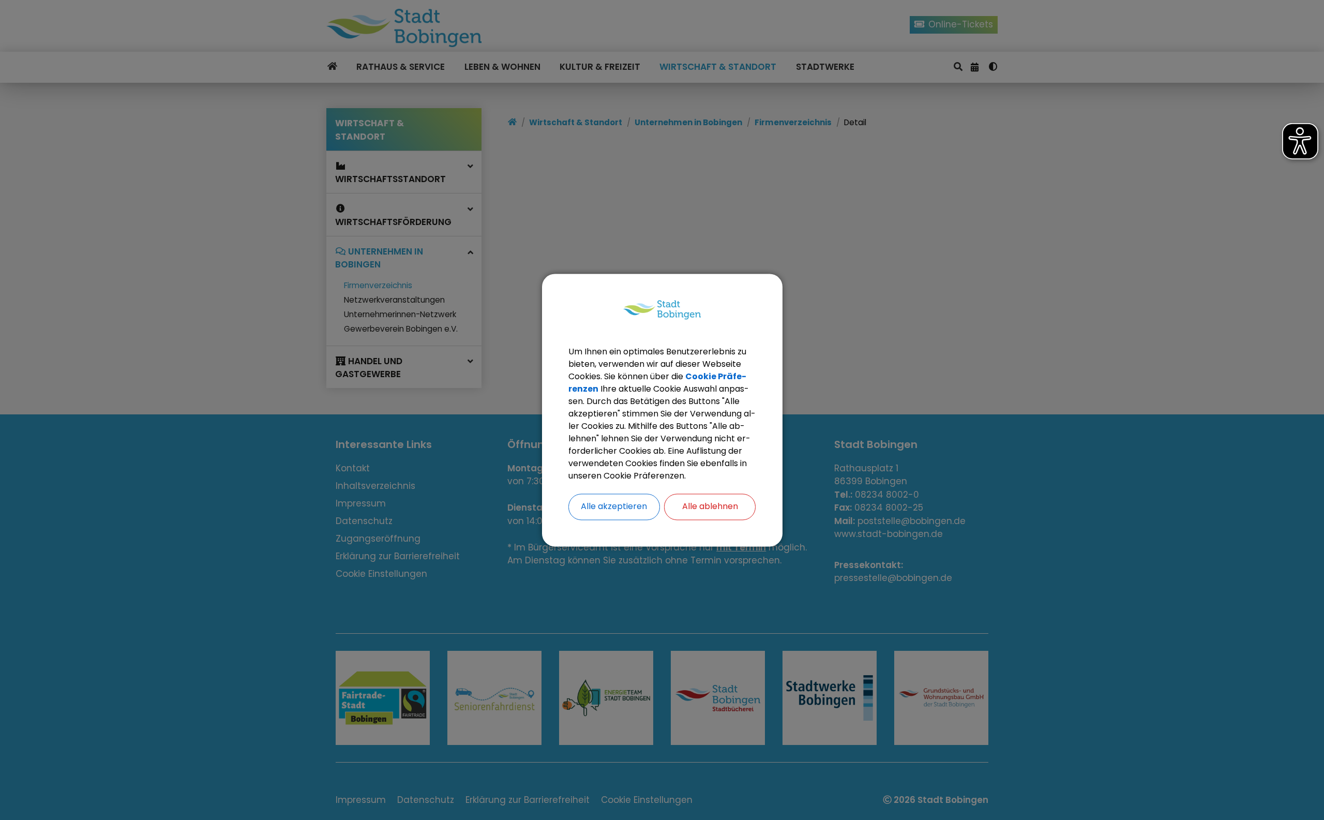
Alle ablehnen (710, 506)
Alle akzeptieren (614, 506)
